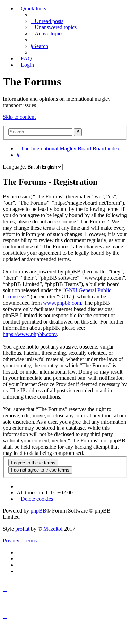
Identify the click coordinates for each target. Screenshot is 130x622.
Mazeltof (53, 529)
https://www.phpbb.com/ (30, 334)
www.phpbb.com (62, 303)
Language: (14, 167)
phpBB (38, 511)
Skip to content (19, 117)
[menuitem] (47, 21)
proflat (22, 529)
